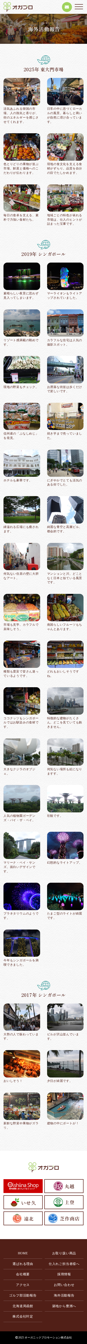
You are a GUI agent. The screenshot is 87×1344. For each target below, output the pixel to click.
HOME (23, 1253)
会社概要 (23, 1274)
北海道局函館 (23, 1306)
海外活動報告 (64, 1295)
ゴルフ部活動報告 (22, 1295)
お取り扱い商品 (64, 1253)
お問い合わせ (64, 1285)
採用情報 (64, 1274)
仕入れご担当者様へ (64, 1264)
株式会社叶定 (23, 1316)
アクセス (23, 1285)
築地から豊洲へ (64, 1306)
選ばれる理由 (23, 1264)
